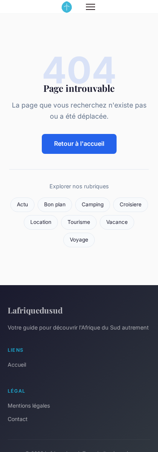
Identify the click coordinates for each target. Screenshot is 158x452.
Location (40, 222)
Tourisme (78, 222)
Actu (22, 204)
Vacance (117, 222)
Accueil (17, 364)
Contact (18, 419)
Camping (93, 204)
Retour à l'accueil (79, 143)
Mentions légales (29, 405)
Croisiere (131, 204)
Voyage (79, 240)
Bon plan (55, 204)
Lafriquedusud (35, 310)
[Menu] (90, 7)
